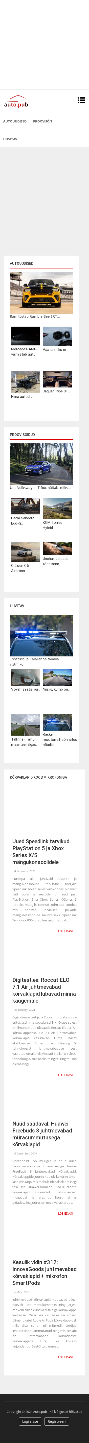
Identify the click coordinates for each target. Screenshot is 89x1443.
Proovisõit (42, 121)
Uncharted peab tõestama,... (55, 561)
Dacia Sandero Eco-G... (23, 521)
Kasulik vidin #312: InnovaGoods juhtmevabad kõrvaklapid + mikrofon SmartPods (44, 1272)
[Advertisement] (44, 44)
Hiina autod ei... (23, 396)
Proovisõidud (22, 435)
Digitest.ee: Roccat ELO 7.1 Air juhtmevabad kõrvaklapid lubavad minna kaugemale (44, 990)
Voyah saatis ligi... (25, 689)
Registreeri (57, 1421)
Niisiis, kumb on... (56, 689)
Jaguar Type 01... (56, 391)
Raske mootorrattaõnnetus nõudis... (57, 739)
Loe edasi (65, 931)
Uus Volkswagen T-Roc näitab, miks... (40, 487)
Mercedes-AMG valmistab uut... (24, 352)
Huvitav (10, 139)
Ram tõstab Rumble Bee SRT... (35, 316)
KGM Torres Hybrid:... (52, 525)
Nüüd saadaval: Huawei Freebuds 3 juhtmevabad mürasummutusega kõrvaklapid (42, 1134)
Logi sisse (30, 1421)
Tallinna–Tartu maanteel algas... (24, 742)
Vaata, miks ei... (55, 349)
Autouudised (15, 121)
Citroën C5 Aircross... (20, 568)
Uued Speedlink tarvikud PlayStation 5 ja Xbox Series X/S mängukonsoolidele (40, 851)
